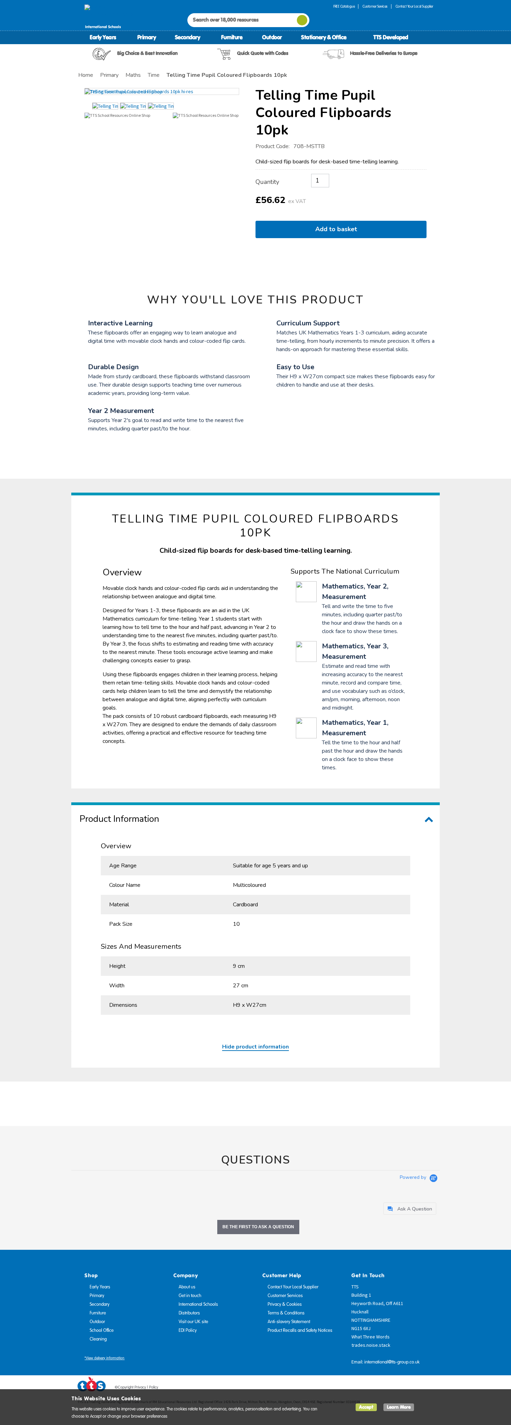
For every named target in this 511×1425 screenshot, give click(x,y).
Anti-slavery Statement (289, 1322)
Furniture (232, 37)
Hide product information (255, 1047)
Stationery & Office (324, 37)
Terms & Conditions (286, 1313)
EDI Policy (188, 1330)
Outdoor (272, 37)
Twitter (402, 1388)
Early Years (103, 37)
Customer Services (375, 6)
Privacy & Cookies (285, 1304)
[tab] (409, 1209)
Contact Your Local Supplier (414, 6)
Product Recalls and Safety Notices (300, 1330)
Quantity (267, 182)
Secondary (187, 37)
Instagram (428, 1388)
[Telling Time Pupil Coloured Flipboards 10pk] (162, 91)
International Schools (198, 1304)
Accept (366, 1407)
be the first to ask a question (258, 1226)
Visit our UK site (193, 1322)
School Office (102, 1330)
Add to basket (337, 229)
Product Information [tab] (119, 819)
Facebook (388, 1388)
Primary (146, 37)
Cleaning (98, 1339)
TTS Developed (390, 37)
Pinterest (415, 1388)
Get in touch (190, 1295)
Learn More (399, 1407)
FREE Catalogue (344, 6)
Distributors (189, 1313)
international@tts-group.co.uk (392, 1362)
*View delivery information (104, 1358)
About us (187, 1287)
